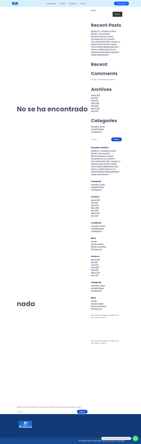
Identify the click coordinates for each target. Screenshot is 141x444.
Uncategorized (96, 132)
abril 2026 (94, 106)
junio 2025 (94, 111)
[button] (135, 438)
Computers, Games (98, 127)
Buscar (93, 10)
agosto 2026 (95, 95)
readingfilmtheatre (97, 129)
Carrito (83, 3)
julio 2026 (94, 98)
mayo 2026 (95, 103)
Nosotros (72, 3)
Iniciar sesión (121, 3)
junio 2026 (95, 100)
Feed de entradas (97, 244)
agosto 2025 (95, 108)
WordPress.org (96, 249)
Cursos (62, 3)
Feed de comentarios (98, 247)
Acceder (94, 241)
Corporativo (51, 3)
